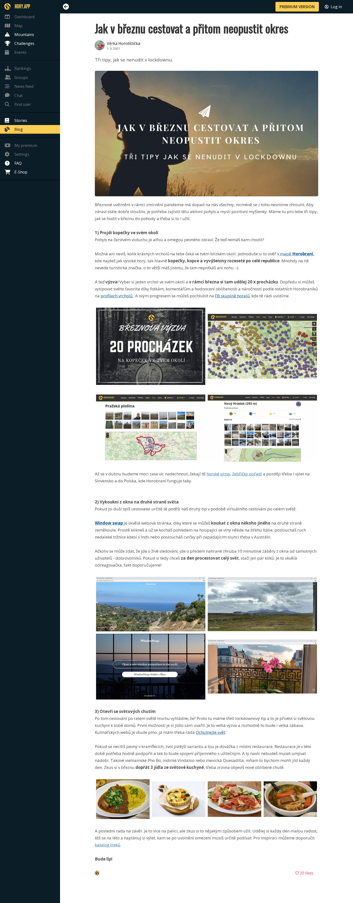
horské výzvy (218, 474)
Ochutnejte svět (210, 732)
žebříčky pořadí (247, 474)
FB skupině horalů (232, 296)
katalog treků (107, 845)
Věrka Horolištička (123, 43)
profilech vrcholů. (117, 296)
